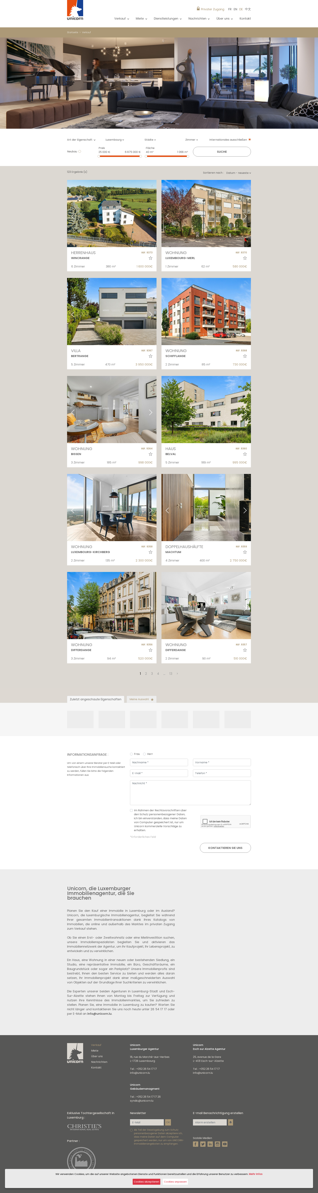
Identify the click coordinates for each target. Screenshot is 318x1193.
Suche (222, 152)
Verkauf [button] (120, 18)
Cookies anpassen (175, 1181)
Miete (94, 1051)
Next (155, 213)
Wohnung (176, 252)
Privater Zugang (212, 9)
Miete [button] (140, 18)
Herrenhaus (83, 252)
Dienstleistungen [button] (166, 18)
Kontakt (245, 18)
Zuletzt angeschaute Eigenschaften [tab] (95, 699)
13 (170, 673)
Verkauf (86, 32)
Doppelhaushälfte (184, 546)
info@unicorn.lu (99, 1014)
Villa (76, 350)
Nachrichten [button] (197, 18)
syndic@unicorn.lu (141, 1101)
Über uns (97, 1056)
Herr (150, 754)
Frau (137, 754)
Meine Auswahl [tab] (139, 699)
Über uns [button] (223, 18)
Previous (68, 213)
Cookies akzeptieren (146, 1181)
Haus (170, 448)
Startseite (72, 32)
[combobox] (116, 140)
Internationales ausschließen (228, 140)
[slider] (99, 156)
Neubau (72, 151)
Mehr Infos (256, 1174)
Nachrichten (99, 1062)
